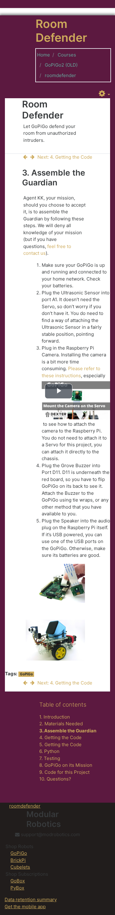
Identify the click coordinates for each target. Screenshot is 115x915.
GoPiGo (26, 674)
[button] (104, 94)
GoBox (17, 881)
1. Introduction (54, 717)
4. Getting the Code (60, 737)
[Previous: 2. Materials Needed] (26, 157)
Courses (67, 55)
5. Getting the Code (60, 744)
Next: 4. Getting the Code (64, 157)
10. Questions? (55, 779)
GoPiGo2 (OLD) (61, 65)
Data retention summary (31, 899)
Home (43, 55)
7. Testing (49, 758)
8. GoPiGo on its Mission (65, 765)
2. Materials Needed (61, 724)
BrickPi (18, 860)
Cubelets (20, 867)
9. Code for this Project (64, 772)
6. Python (49, 751)
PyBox (17, 888)
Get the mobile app (25, 906)
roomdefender (60, 75)
